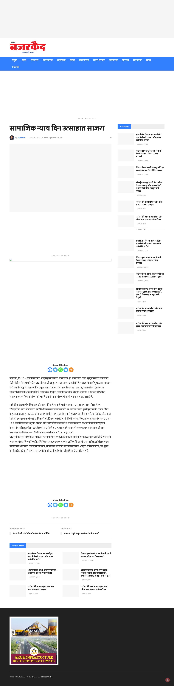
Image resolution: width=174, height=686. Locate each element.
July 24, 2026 (33, 593)
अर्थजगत (113, 60)
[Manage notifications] (167, 680)
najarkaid (21, 137)
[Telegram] (65, 369)
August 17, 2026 (34, 563)
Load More (141, 229)
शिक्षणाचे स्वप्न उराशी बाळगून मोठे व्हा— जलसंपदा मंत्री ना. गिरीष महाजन (43, 572)
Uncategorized (50, 137)
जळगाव (34, 60)
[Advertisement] (87, 19)
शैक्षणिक (61, 60)
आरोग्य (125, 60)
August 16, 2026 (87, 560)
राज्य (24, 60)
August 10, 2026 (34, 577)
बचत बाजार (99, 60)
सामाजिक (84, 60)
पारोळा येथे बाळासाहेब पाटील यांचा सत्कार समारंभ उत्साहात (41, 588)
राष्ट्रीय (14, 60)
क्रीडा (72, 60)
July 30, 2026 (86, 580)
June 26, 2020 (35, 137)
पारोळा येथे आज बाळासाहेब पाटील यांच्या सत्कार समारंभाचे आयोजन (94, 588)
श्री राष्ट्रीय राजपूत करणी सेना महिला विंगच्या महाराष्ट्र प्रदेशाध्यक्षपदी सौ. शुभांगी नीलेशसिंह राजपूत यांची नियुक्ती (95, 573)
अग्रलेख (15, 67)
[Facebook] (50, 369)
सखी (148, 60)
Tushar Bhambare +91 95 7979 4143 (39, 677)
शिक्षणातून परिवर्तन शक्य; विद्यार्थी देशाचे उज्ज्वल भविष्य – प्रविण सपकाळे (96, 555)
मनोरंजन (137, 60)
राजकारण (48, 60)
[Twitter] (55, 369)
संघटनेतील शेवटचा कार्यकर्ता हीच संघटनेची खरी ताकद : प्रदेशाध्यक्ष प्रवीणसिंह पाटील (40, 556)
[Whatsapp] (60, 369)
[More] (71, 369)
